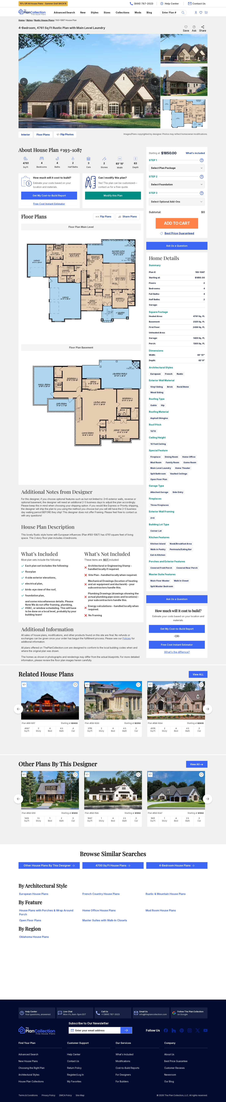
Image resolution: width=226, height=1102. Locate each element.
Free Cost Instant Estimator (177, 644)
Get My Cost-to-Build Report (49, 195)
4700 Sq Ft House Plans (111, 865)
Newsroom (170, 1074)
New (83, 12)
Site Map (80, 1095)
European (155, 374)
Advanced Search (64, 12)
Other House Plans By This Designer (47, 865)
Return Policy (74, 1067)
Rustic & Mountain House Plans (166, 894)
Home (22, 20)
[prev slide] (18, 709)
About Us (169, 1054)
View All (195, 764)
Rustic (180, 374)
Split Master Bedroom (161, 586)
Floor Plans (43, 134)
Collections (122, 12)
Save (186, 30)
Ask (194, 30)
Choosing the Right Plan (32, 1067)
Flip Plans (105, 216)
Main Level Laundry (160, 468)
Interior (25, 134)
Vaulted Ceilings (178, 473)
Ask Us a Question (176, 245)
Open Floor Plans (30, 920)
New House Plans (28, 1061)
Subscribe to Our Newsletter (89, 1023)
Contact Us (73, 1061)
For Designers (123, 1074)
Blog (149, 12)
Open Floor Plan (158, 479)
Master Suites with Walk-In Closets (104, 920)
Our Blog (169, 1081)
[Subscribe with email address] (126, 1030)
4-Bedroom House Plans (175, 865)
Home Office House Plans (99, 910)
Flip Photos (67, 134)
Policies (126, 638)
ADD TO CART (177, 223)
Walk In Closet (181, 580)
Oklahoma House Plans (34, 936)
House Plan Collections (31, 1081)
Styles (94, 12)
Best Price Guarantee (175, 1061)
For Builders (122, 1081)
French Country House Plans (101, 894)
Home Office (188, 457)
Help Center (73, 1054)
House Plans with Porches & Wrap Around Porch (46, 912)
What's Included (124, 1054)
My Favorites (74, 1081)
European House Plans (33, 894)
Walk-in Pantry (157, 549)
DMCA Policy (65, 1095)
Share (202, 30)
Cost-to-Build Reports (127, 1067)
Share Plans (130, 216)
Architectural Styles (29, 1074)
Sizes (107, 12)
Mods (138, 12)
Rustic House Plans (44, 20)
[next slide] (207, 709)
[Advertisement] (113, 974)
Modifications (123, 1061)
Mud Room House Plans (161, 910)
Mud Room (155, 462)
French (168, 374)
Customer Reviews (174, 1067)
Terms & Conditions (28, 1095)
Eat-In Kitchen (157, 555)
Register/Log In (75, 1074)
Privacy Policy (48, 1095)
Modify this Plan (113, 195)
